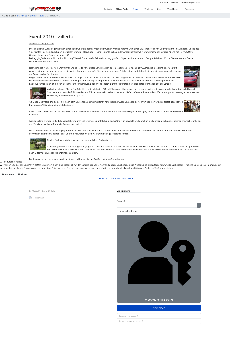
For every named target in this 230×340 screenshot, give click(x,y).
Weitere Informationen (108, 178)
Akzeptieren (8, 174)
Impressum (128, 178)
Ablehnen (22, 174)
